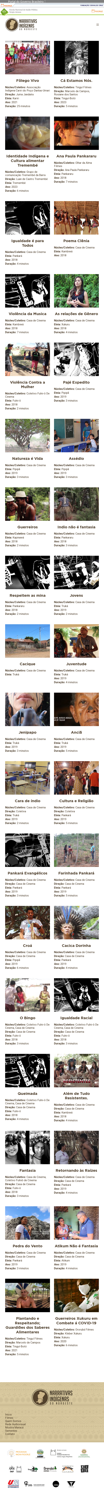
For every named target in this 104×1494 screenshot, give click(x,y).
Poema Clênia (76, 240)
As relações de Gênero (76, 313)
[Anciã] (76, 709)
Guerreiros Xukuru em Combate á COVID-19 (76, 1320)
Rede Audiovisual (15, 1424)
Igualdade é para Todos (27, 243)
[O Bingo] (27, 995)
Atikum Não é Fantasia (76, 1246)
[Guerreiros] (27, 504)
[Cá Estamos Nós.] (76, 57)
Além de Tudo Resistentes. (76, 1095)
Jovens (76, 595)
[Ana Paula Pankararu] (76, 133)
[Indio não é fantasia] (76, 504)
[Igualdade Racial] (76, 995)
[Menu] (97, 24)
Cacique (27, 664)
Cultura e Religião (76, 801)
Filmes (9, 1417)
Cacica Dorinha (76, 945)
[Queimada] (27, 1070)
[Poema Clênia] (76, 218)
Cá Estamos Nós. (76, 80)
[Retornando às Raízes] (76, 1147)
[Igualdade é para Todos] (27, 218)
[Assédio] (76, 435)
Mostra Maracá (14, 1427)
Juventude (76, 664)
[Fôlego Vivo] (27, 57)
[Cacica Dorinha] (76, 922)
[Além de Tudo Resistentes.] (76, 1070)
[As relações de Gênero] (76, 291)
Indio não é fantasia (76, 527)
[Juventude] (76, 641)
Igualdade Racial (76, 1018)
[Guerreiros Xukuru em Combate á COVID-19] (76, 1295)
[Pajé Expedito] (76, 359)
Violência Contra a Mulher (27, 384)
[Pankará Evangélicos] (27, 850)
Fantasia (28, 1170)
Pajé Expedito (76, 382)
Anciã (76, 732)
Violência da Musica (27, 313)
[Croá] (27, 922)
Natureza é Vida (27, 458)
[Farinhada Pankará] (76, 850)
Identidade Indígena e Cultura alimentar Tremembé (27, 160)
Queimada (27, 1093)
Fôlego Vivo (27, 80)
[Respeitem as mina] (27, 572)
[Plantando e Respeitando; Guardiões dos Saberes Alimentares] (27, 1295)
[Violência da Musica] (27, 291)
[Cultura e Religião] (76, 778)
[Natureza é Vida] (27, 435)
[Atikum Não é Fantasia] (76, 1223)
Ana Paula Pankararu (76, 156)
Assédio (76, 458)
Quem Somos (13, 1421)
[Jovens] (76, 572)
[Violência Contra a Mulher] (27, 359)
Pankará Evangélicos (27, 873)
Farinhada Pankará (76, 873)
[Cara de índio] (27, 778)
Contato (10, 1434)
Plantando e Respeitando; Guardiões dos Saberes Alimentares (28, 1325)
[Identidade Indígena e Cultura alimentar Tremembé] (27, 133)
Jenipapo (27, 732)
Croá (27, 945)
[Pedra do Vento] (27, 1223)
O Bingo (27, 1018)
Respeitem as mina (28, 595)
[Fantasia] (27, 1147)
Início (8, 1414)
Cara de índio (27, 801)
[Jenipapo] (27, 709)
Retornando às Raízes (76, 1170)
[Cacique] (27, 641)
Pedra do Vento (27, 1246)
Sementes (11, 1430)
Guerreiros (27, 527)
